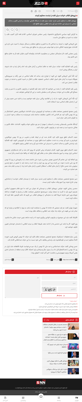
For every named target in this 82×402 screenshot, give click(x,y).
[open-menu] (77, 3)
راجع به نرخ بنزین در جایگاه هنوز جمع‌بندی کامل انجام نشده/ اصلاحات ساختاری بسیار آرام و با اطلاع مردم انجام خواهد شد (55, 337)
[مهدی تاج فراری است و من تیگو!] (73, 355)
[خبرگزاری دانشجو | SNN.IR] (41, 3)
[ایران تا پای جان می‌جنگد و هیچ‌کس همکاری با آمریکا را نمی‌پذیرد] (73, 371)
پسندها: (48, 260)
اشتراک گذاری (8, 260)
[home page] (41, 396)
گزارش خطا (56, 260)
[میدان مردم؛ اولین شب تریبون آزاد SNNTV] (73, 346)
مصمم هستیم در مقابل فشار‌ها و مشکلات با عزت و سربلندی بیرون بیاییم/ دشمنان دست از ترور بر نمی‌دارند (54, 327)
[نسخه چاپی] (32, 11)
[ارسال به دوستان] (40, 11)
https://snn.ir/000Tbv (69, 259)
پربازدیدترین (23, 401)
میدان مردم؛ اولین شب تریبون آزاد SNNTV (56, 346)
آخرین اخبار (5, 401)
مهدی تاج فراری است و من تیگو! (57, 353)
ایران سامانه (37, 392)
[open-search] (4, 3)
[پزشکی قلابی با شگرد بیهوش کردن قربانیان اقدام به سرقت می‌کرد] (73, 363)
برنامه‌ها (59, 401)
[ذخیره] (36, 11)
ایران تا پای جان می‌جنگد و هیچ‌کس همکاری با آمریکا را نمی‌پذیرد (56, 370)
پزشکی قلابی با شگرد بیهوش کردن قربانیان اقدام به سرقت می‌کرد (56, 362)
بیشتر (46, 320)
